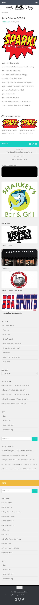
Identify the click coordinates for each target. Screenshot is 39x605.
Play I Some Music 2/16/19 (26, 460)
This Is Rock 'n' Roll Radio (11, 548)
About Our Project (8, 325)
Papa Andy (6, 22)
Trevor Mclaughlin (8, 451)
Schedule (5, 12)
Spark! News (7, 543)
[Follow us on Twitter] (36, 144)
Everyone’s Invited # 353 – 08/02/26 (14, 404)
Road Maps (6, 530)
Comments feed (8, 425)
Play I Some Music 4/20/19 (25, 451)
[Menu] (36, 2)
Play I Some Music (9, 525)
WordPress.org (8, 430)
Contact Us (6, 334)
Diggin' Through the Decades (12, 512)
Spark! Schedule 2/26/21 (9, 130)
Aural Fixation (7, 503)
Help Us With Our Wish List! (11, 357)
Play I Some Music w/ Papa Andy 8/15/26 (16, 394)
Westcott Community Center (12, 290)
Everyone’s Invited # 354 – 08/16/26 (14, 390)
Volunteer (6, 330)
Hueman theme (29, 595)
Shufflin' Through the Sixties (12, 539)
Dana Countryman (8, 469)
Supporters (6, 362)
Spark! (3, 2)
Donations (6, 353)
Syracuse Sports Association (12, 313)
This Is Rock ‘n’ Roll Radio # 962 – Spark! (15, 464)
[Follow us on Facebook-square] (30, 144)
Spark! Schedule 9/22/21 (27, 130)
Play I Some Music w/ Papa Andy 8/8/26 (15, 399)
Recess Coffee (7, 245)
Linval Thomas (7, 455)
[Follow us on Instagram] (33, 144)
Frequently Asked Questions (12, 343)
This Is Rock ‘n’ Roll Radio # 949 (26, 469)
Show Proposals (8, 339)
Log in (5, 416)
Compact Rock (7, 507)
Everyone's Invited (9, 516)
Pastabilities (6, 268)
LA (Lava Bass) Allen (9, 460)
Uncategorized (7, 553)
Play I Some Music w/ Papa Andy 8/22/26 (16, 385)
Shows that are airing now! (11, 348)
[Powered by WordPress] (12, 594)
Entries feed (7, 420)
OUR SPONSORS (8, 521)
